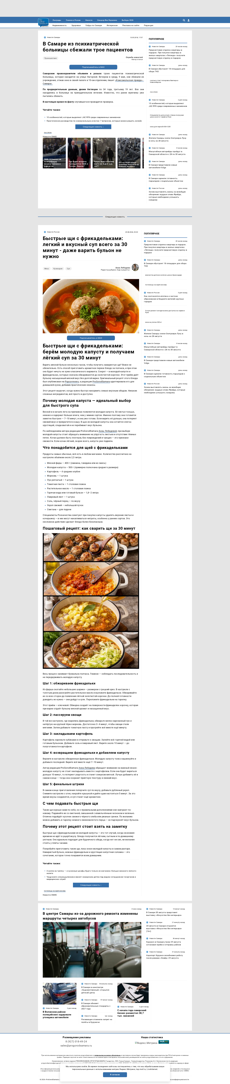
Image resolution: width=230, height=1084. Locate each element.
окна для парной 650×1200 (160, 127)
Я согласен (115, 1075)
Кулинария (58, 269)
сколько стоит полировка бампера (163, 80)
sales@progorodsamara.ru (76, 1045)
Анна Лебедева (122, 268)
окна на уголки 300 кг (153, 322)
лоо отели (48, 132)
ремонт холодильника (159, 311)
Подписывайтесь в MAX (93, 67)
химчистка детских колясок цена (158, 275)
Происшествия (50, 58)
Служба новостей (134, 57)
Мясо (46, 269)
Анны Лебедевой (108, 431)
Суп (68, 269)
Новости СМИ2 (50, 136)
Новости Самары (53, 37)
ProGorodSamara (101, 381)
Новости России (158, 188)
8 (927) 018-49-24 (76, 1041)
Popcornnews (72, 381)
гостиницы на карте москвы (55, 891)
